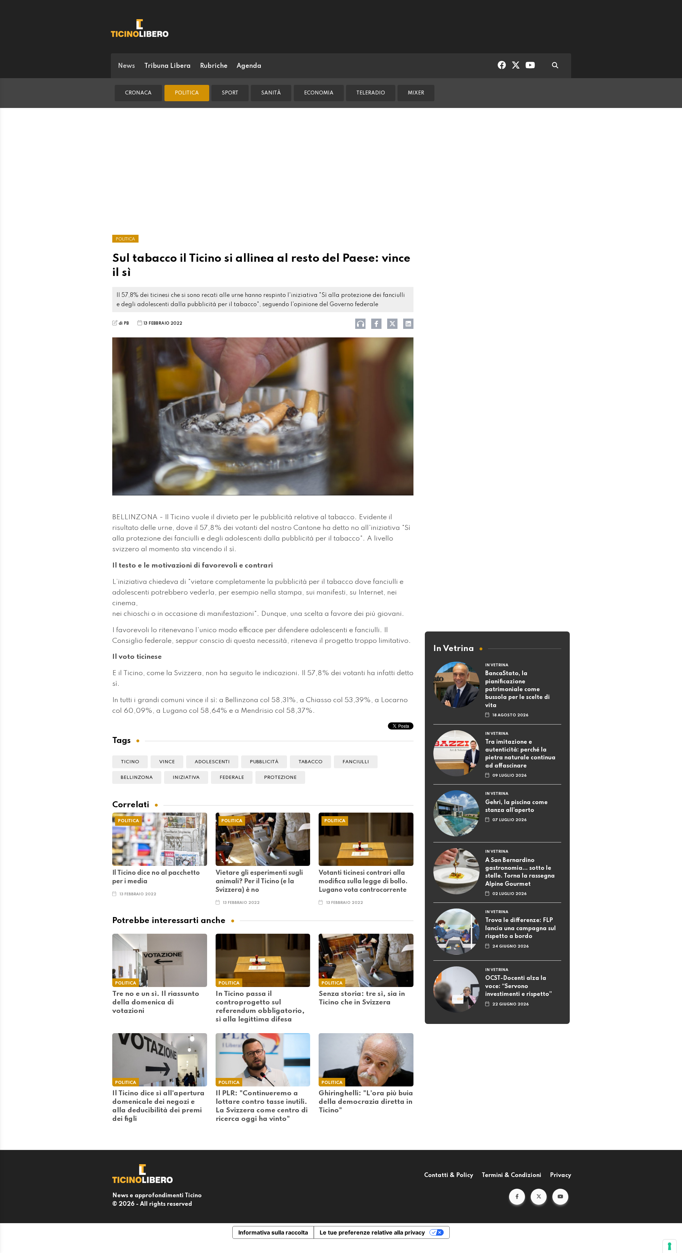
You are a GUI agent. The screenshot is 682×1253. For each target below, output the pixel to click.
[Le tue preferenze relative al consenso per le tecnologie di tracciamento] (669, 1246)
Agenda (249, 66)
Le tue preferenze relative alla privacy (372, 1232)
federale (232, 777)
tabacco (310, 762)
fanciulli (355, 762)
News (126, 66)
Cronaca (138, 93)
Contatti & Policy (448, 1175)
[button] (517, 1197)
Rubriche (213, 66)
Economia (319, 93)
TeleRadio (370, 93)
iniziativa (186, 777)
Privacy (560, 1175)
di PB (124, 323)
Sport (230, 93)
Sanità (271, 93)
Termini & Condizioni (511, 1175)
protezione (280, 777)
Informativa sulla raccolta (273, 1232)
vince (167, 762)
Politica (187, 93)
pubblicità (264, 762)
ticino (130, 762)
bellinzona (137, 777)
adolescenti (212, 762)
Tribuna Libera (167, 66)
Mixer (416, 93)
